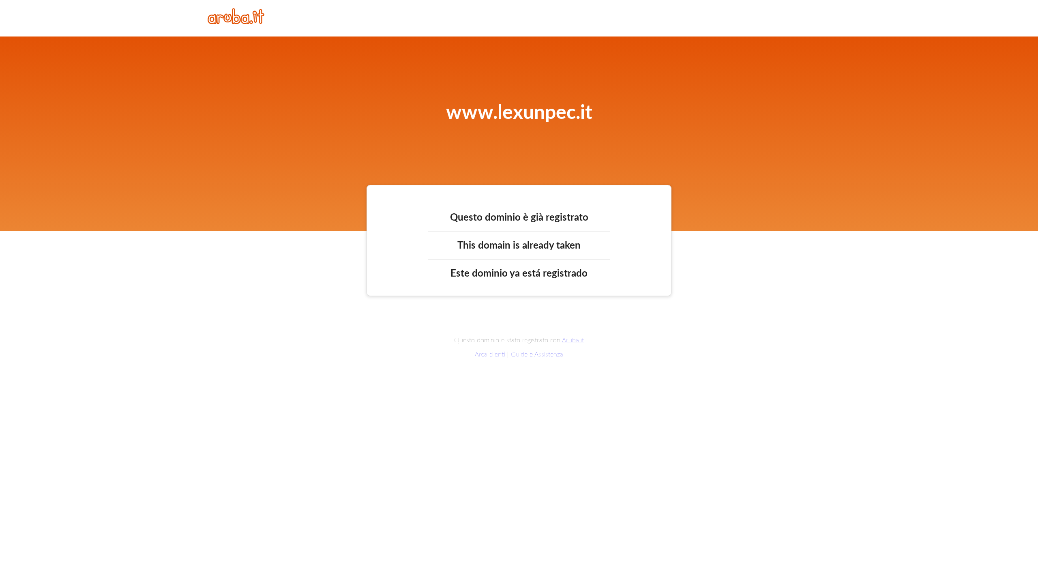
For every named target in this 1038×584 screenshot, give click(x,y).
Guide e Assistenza (537, 354)
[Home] (236, 22)
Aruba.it (573, 340)
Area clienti (490, 354)
